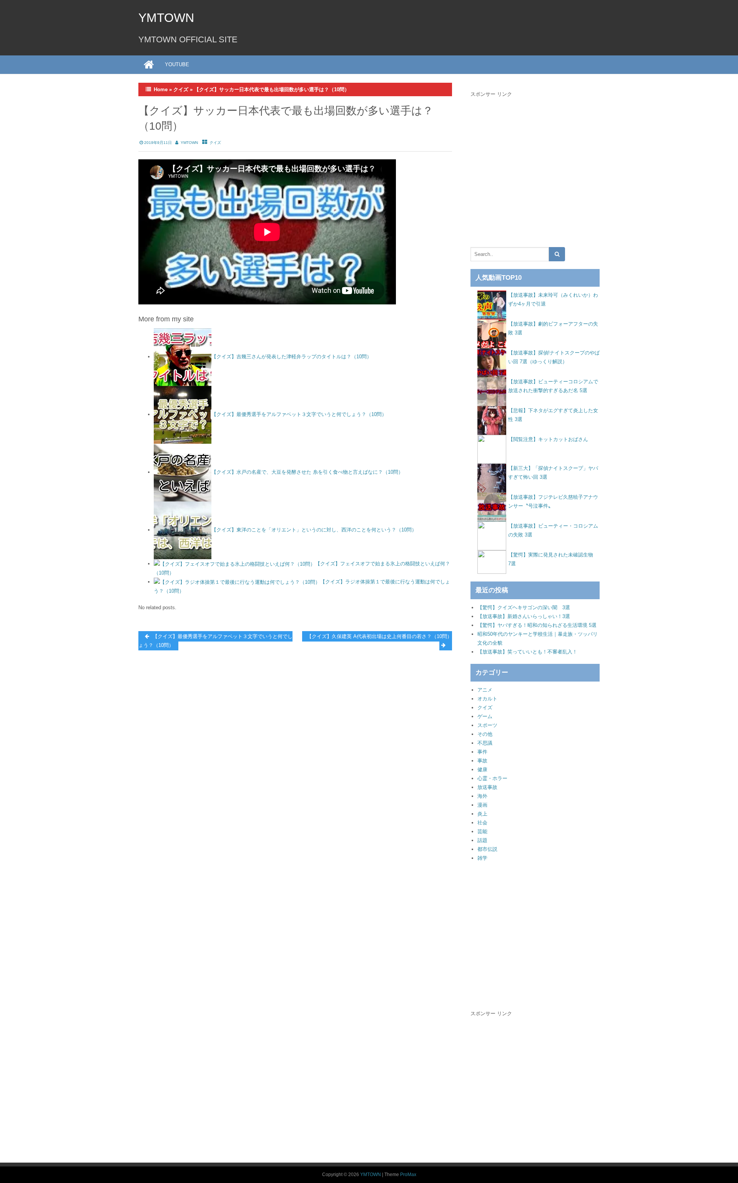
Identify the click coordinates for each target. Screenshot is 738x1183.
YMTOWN (166, 18)
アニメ (484, 690)
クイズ (180, 89)
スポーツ (487, 725)
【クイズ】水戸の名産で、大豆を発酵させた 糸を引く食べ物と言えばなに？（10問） (307, 472)
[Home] (149, 64)
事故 (482, 761)
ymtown (189, 142)
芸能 (482, 831)
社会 (482, 822)
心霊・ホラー (492, 778)
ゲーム (484, 716)
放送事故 (487, 787)
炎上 (482, 814)
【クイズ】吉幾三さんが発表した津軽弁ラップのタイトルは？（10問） (291, 356)
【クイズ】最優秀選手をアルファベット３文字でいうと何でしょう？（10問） (299, 414)
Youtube (177, 64)
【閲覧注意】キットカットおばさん (548, 439)
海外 (482, 796)
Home (161, 89)
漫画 (482, 805)
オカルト (487, 699)
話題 (482, 840)
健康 (482, 769)
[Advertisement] (535, 170)
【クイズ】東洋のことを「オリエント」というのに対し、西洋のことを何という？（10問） (314, 530)
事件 (482, 752)
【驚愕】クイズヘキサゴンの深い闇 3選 (523, 607)
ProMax (408, 1174)
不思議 (484, 743)
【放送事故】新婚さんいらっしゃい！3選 (523, 616)
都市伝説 (487, 849)
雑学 (482, 858)
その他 (484, 734)
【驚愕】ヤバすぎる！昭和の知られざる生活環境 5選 (537, 625)
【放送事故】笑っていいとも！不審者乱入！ (527, 652)
